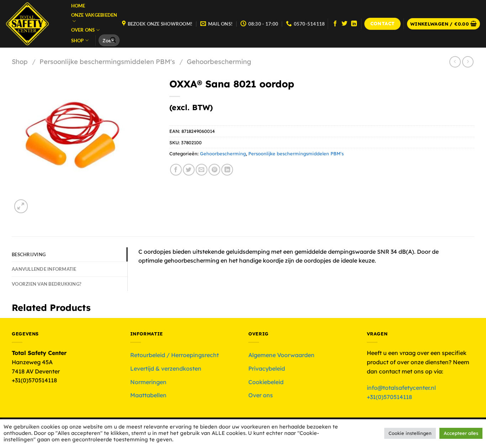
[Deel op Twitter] (189, 170)
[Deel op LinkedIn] (227, 170)
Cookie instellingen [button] (410, 433)
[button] (443, 24)
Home (78, 6)
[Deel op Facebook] (176, 170)
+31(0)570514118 (389, 396)
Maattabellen (148, 395)
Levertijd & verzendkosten (165, 368)
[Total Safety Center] (30, 24)
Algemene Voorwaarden (281, 355)
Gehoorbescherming (219, 62)
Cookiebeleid (266, 382)
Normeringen (148, 382)
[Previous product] (467, 61)
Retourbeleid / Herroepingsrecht (174, 355)
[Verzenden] (113, 40)
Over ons (83, 30)
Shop (77, 40)
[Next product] (454, 61)
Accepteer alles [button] (461, 433)
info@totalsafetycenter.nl (402, 387)
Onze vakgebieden (94, 15)
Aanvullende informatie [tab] (44, 269)
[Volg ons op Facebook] (335, 24)
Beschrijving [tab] (29, 254)
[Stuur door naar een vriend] (201, 170)
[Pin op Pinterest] (214, 170)
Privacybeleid (266, 368)
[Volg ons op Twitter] (344, 24)
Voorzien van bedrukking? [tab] (46, 284)
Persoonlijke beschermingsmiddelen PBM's (107, 62)
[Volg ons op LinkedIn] (354, 24)
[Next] (38, 203)
